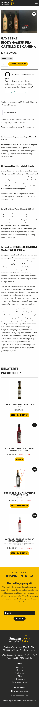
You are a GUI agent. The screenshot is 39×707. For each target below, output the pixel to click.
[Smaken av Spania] (10, 2)
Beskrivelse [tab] (10, 112)
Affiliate (19, 676)
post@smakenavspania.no (25, 650)
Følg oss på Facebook (20, 691)
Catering (19, 670)
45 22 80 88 (10, 650)
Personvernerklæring (19, 682)
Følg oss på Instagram (20, 694)
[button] (34, 14)
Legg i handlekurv (18, 64)
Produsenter (19, 673)
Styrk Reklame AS (29, 700)
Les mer (19, 459)
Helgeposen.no (19, 679)
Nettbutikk (19, 667)
